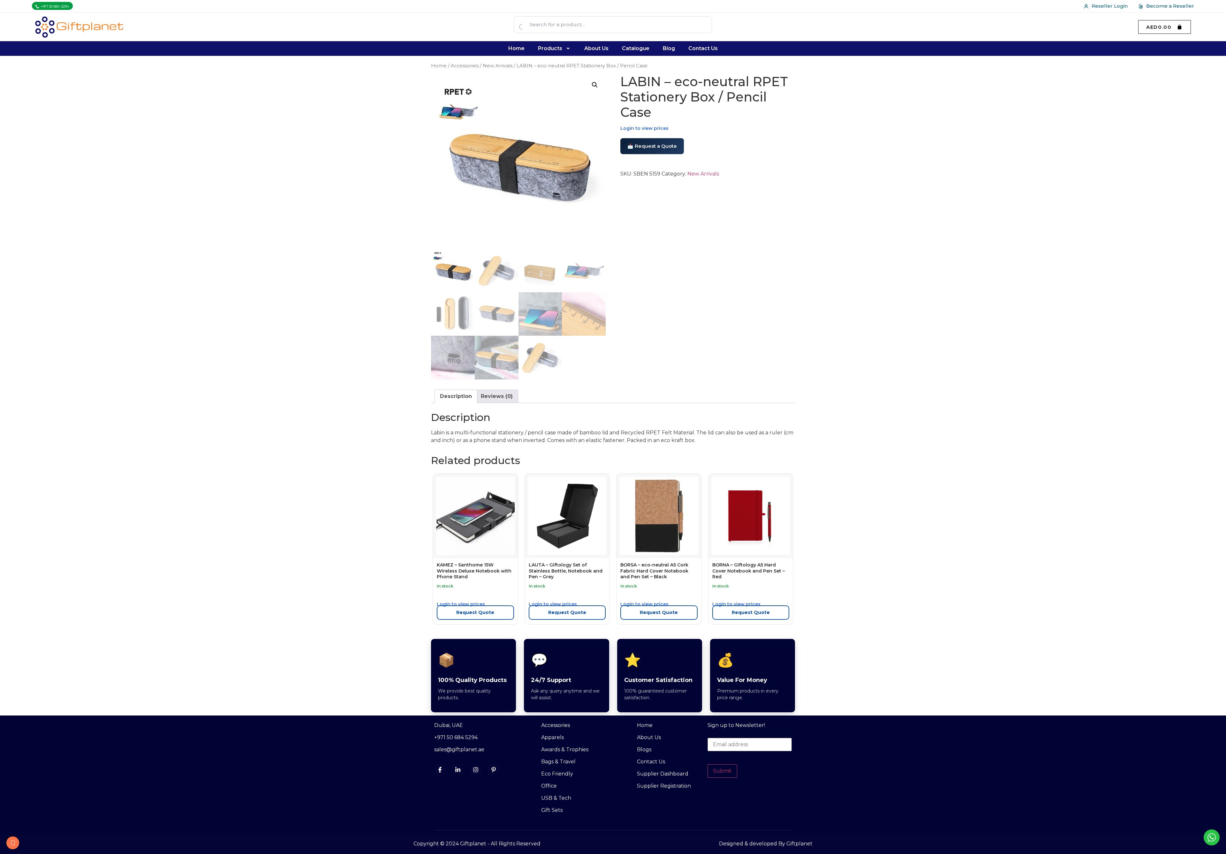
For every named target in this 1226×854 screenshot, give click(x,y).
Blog (669, 48)
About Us (596, 48)
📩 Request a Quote (652, 146)
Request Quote (475, 612)
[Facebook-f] (440, 769)
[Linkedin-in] (458, 769)
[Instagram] (475, 769)
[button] (554, 48)
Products (550, 48)
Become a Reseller (1170, 6)
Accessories (465, 66)
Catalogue (635, 48)
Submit (722, 771)
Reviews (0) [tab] (497, 396)
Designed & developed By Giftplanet (766, 844)
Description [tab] (456, 396)
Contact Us (703, 48)
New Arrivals (497, 66)
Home (516, 48)
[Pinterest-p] (493, 769)
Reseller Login (1110, 6)
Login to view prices (644, 128)
